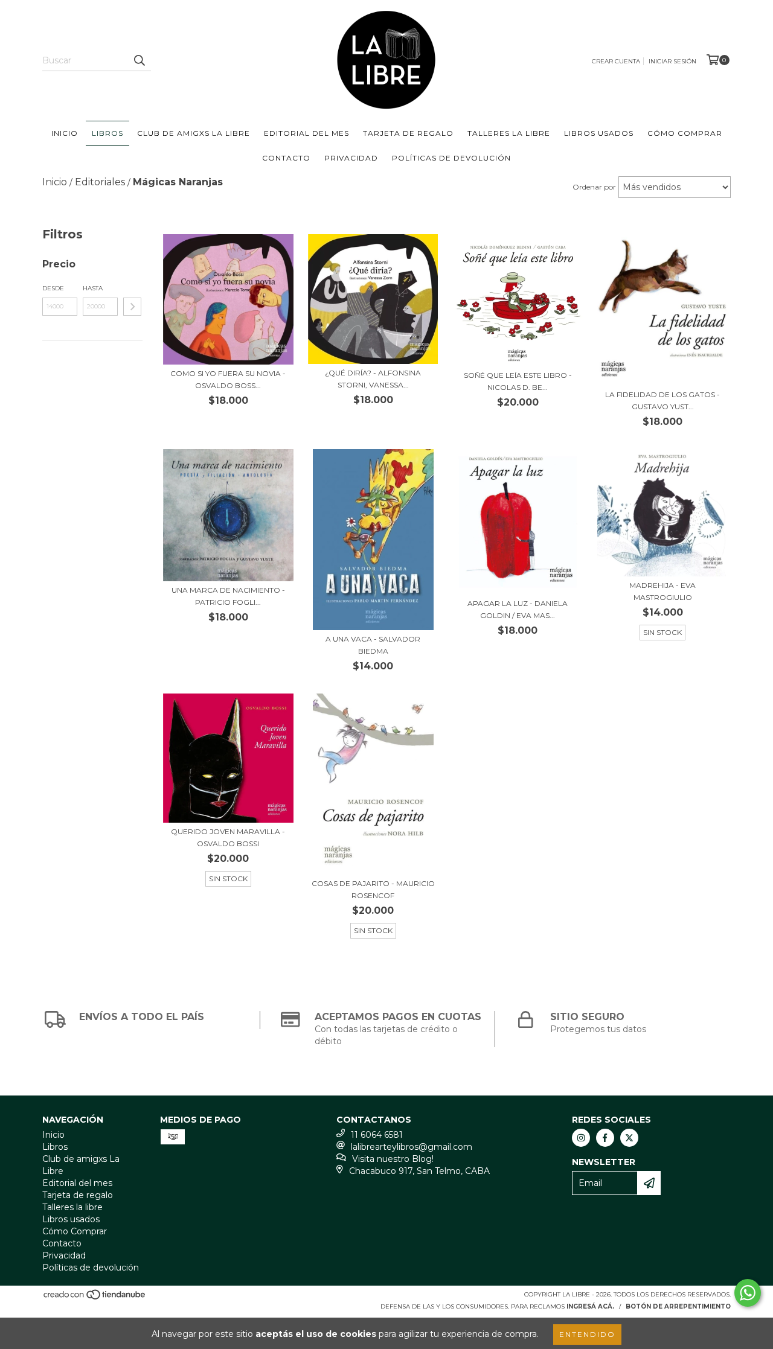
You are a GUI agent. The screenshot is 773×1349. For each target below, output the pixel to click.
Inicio (64, 133)
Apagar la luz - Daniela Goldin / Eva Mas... (517, 609)
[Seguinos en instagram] (581, 1138)
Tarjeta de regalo (408, 133)
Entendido (587, 1334)
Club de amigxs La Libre (193, 133)
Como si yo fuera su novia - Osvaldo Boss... (228, 379)
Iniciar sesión (672, 61)
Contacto (286, 157)
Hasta (93, 288)
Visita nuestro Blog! (393, 1158)
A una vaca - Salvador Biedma (373, 644)
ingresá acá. (590, 1306)
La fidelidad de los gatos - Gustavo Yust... (662, 400)
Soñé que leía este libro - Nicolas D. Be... (518, 381)
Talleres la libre (508, 133)
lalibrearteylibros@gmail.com (411, 1146)
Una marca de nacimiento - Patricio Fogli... (228, 596)
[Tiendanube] (95, 1299)
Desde (53, 288)
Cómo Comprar (684, 133)
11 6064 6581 (377, 1134)
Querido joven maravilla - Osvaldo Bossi (228, 837)
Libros (107, 133)
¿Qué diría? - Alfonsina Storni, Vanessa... (373, 378)
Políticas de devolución (451, 157)
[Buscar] (139, 60)
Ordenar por (594, 186)
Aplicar (132, 307)
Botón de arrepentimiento (678, 1306)
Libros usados (598, 133)
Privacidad (351, 157)
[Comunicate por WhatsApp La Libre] (747, 1293)
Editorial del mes (306, 133)
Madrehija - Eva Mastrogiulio (662, 591)
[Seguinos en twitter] (629, 1138)
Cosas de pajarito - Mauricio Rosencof (373, 889)
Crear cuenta (616, 61)
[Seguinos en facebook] (605, 1138)
